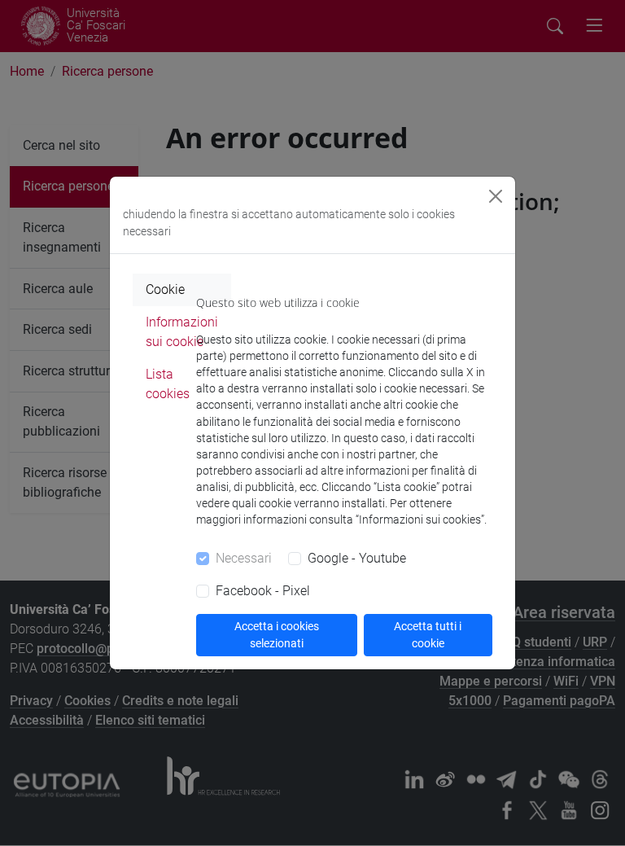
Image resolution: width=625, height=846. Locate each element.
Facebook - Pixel (263, 590)
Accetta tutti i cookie (427, 635)
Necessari (244, 558)
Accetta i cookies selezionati (276, 635)
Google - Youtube (357, 558)
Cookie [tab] (165, 289)
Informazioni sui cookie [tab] (182, 331)
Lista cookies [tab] (168, 383)
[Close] (496, 196)
